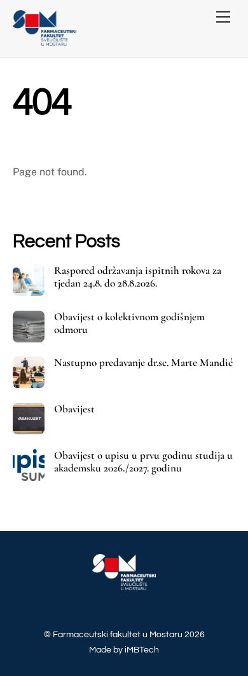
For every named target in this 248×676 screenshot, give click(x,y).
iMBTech (142, 649)
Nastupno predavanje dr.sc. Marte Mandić (143, 362)
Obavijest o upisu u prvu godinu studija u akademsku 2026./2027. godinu (143, 462)
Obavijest (74, 409)
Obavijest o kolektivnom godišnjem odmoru (129, 323)
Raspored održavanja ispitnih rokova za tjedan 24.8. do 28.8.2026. (137, 277)
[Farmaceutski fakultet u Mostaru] (44, 41)
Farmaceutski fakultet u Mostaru (118, 634)
